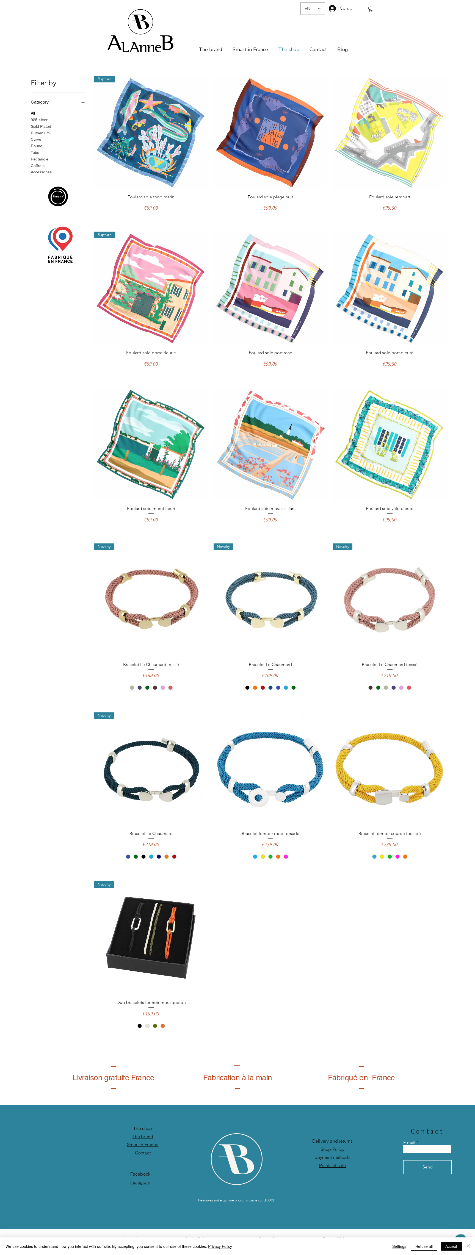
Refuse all (424, 1246)
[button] (370, 9)
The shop (142, 1128)
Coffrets (38, 165)
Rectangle (39, 159)
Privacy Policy (220, 1246)
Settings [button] (399, 1246)
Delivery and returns (332, 1141)
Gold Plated (41, 126)
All (33, 113)
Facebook (140, 1174)
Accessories (41, 172)
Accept (451, 1246)
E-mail (409, 1142)
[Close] (468, 1246)
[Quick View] (270, 133)
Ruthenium (40, 133)
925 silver (39, 120)
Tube (35, 152)
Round (36, 146)
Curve (36, 139)
